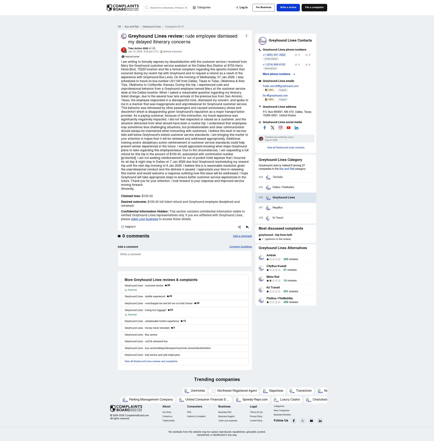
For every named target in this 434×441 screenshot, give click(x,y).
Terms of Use (256, 412)
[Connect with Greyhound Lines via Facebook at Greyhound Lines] (265, 128)
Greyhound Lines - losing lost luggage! (149, 310)
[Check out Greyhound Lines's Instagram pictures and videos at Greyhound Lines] (280, 128)
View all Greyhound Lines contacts (285, 148)
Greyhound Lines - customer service (147, 286)
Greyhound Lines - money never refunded (150, 328)
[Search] (166, 7)
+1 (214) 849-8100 (274, 65)
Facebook (294, 421)
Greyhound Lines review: (156, 36)
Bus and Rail (286, 169)
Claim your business (227, 421)
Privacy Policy (256, 416)
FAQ (189, 412)
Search (147, 7)
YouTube (311, 421)
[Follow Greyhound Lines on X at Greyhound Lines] (272, 128)
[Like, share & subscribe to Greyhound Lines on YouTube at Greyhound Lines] (288, 128)
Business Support (226, 416)
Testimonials (168, 421)
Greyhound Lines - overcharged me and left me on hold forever (162, 303)
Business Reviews (282, 415)
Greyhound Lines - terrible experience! (148, 297)
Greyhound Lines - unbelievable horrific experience (155, 321)
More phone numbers (277, 74)
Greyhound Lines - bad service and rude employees (152, 355)
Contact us (167, 416)
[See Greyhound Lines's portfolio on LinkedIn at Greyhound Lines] (296, 128)
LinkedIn (320, 421)
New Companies (281, 410)
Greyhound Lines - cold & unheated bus (146, 341)
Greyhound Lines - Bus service (141, 335)
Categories (204, 7)
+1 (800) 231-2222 (274, 55)
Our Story (166, 412)
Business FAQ (224, 412)
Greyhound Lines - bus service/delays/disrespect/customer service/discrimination (168, 348)
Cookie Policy (256, 421)
